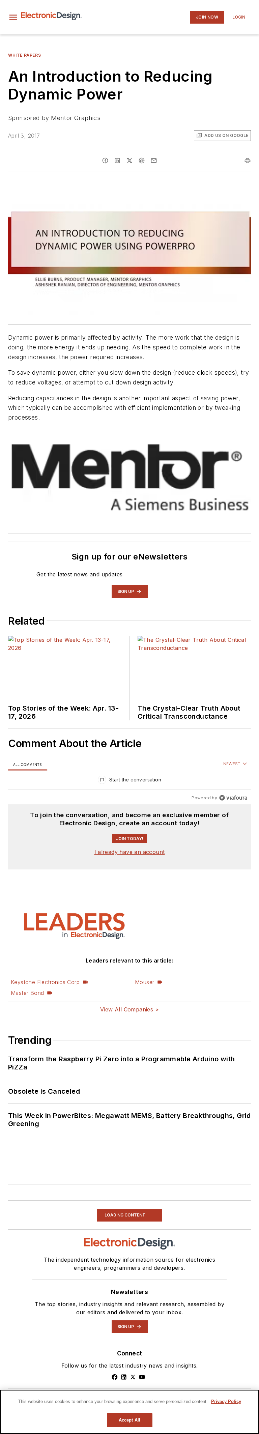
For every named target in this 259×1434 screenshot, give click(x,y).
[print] (247, 160)
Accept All (129, 1420)
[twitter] (129, 160)
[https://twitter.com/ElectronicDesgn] (133, 1377)
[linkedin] (117, 160)
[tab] (27, 764)
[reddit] (141, 160)
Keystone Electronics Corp (45, 982)
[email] (153, 160)
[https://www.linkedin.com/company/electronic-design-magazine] (123, 1377)
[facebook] (105, 160)
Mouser (144, 982)
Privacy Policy (226, 1401)
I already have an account (129, 852)
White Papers (24, 55)
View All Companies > (129, 1009)
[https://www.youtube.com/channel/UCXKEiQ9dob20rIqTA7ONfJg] (142, 1377)
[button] (13, 17)
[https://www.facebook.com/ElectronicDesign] (114, 1377)
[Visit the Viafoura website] (233, 798)
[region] (129, 781)
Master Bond (27, 993)
